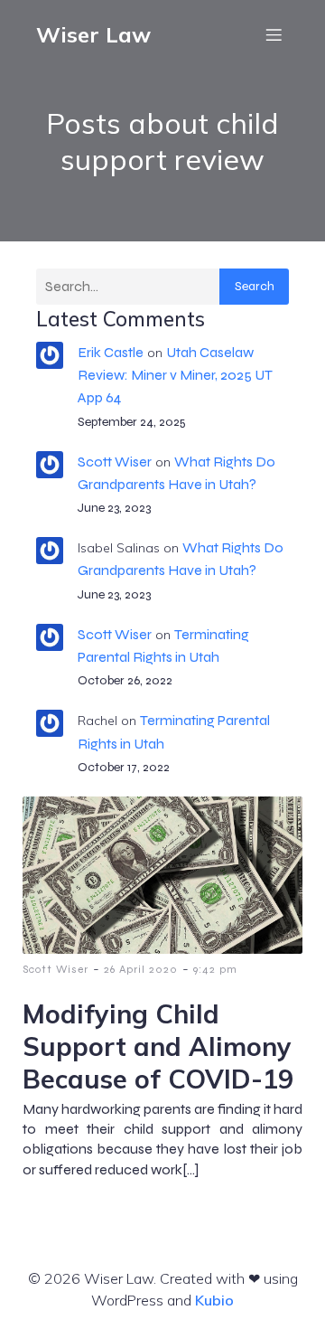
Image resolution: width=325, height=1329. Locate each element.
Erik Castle (111, 352)
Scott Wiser (115, 461)
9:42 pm (215, 969)
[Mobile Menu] (273, 34)
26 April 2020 (141, 969)
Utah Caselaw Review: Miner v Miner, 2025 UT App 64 (175, 375)
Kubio (214, 1300)
